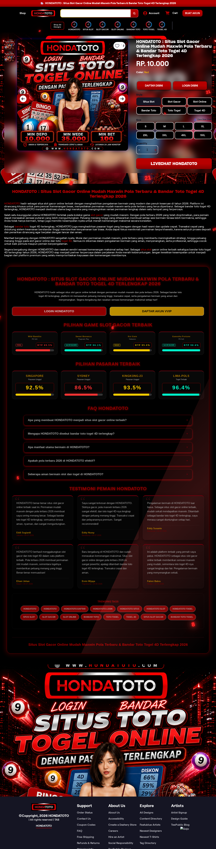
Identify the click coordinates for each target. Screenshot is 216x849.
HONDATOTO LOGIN (103, 609)
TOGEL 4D (131, 617)
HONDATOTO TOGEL (183, 609)
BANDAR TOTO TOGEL (182, 617)
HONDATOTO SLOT (156, 609)
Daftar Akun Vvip (157, 311)
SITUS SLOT (29, 617)
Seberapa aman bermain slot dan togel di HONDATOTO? (65, 474)
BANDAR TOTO (91, 617)
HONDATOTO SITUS (129, 609)
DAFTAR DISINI (154, 85)
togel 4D (66, 240)
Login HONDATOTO (59, 311)
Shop (23, 13)
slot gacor (97, 215)
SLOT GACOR (49, 617)
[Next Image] (122, 99)
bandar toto (22, 226)
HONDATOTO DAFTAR (75, 609)
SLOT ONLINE (69, 617)
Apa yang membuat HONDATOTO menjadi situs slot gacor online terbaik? (77, 420)
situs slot (146, 249)
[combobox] (96, 13)
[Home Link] (43, 13)
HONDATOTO (12, 203)
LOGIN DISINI (190, 85)
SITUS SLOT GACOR (153, 617)
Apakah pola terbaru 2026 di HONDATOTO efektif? (61, 460)
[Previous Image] (23, 99)
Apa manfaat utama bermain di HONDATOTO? (58, 447)
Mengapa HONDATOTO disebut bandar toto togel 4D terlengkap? (71, 433)
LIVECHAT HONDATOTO (174, 163)
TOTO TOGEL (112, 617)
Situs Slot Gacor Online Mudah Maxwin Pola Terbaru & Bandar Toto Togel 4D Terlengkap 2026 (108, 644)
